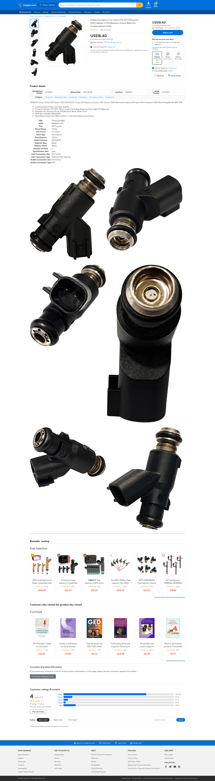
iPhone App (168, 754)
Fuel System (62, 16)
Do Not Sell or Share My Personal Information (144, 768)
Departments (26, 12)
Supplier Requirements (26, 772)
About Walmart (23, 754)
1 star (60, 705)
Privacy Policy (133, 758)
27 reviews (107, 30)
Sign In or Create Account (86, 743)
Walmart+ (57, 765)
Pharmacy (87, 12)
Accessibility (95, 765)
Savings (45, 12)
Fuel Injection (83, 97)
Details (170, 71)
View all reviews (38, 711)
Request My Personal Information (139, 765)
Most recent (43, 720)
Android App (168, 758)
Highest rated (58, 720)
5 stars (60, 694)
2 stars (60, 702)
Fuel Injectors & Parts (96, 97)
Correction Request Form (43, 676)
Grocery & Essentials (58, 12)
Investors (21, 765)
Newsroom (22, 761)
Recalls (93, 761)
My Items (106, 12)
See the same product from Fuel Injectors (169, 597)
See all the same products (175, 660)
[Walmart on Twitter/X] (170, 766)
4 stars (60, 697)
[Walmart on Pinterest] (179, 766)
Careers (97, 12)
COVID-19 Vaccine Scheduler (101, 754)
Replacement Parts (50, 16)
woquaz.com (111, 47)
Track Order (122, 743)
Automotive (39, 16)
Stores (56, 758)
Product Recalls (96, 768)
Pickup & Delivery (75, 12)
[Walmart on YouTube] (174, 766)
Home (32, 16)
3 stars (60, 700)
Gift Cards (58, 768)
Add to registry (176, 75)
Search (180, 720)
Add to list (160, 75)
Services (37, 12)
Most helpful (72, 720)
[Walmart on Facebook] (165, 766)
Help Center (106, 743)
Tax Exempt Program (98, 772)
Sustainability (22, 768)
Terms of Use (132, 754)
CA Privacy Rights (134, 761)
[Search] (139, 4)
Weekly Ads (137, 743)
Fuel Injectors (109, 97)
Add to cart (168, 32)
